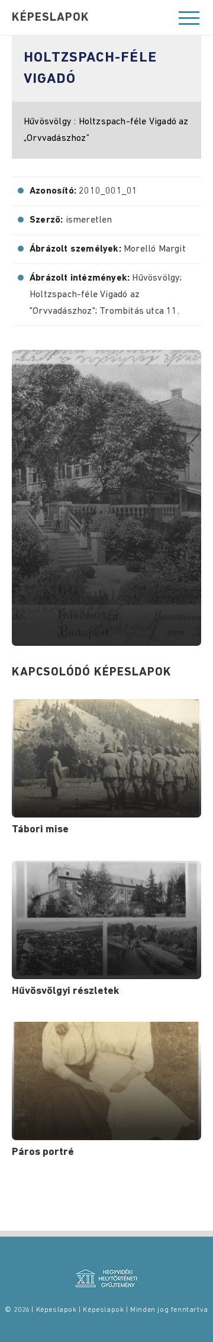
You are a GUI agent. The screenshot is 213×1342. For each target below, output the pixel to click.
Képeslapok (50, 18)
